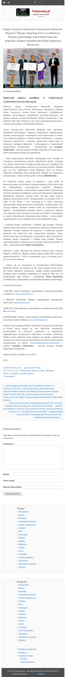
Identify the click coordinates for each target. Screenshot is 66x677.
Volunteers (23, 561)
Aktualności (26, 371)
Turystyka (14, 373)
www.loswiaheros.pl (24, 294)
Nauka (6, 373)
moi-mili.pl (11, 311)
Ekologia (22, 518)
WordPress (32, 674)
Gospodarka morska (27, 521)
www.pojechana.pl (22, 303)
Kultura (42, 371)
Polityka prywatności (27, 649)
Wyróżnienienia (27, 662)
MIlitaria (22, 541)
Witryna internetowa (12, 487)
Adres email (8, 481)
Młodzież (50, 371)
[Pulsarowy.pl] (33, 16)
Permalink (10, 376)
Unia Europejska (26, 373)
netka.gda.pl (31, 354)
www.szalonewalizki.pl (38, 320)
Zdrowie (22, 567)
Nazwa (6, 474)
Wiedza (24, 659)
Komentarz (9, 444)
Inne (20, 531)
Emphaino (48, 674)
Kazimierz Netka (33, 368)
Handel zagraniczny (27, 525)
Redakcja (23, 653)
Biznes (35, 371)
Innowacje (23, 535)
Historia (22, 528)
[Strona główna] (4, 3)
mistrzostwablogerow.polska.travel (45, 343)
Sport (21, 551)
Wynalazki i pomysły (27, 564)
